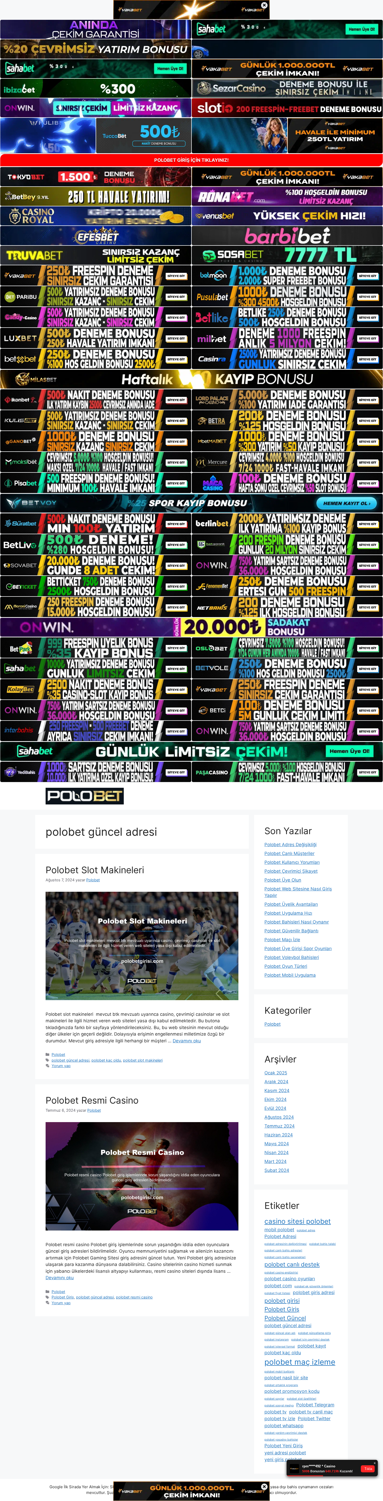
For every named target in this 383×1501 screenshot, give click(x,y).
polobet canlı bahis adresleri (283, 1250)
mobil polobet (279, 1229)
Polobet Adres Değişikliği (290, 844)
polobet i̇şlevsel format (279, 1346)
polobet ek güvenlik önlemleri (313, 1286)
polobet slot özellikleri (301, 1398)
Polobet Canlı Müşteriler (289, 853)
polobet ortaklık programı (281, 1385)
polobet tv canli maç (311, 1411)
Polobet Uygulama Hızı (288, 913)
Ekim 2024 (275, 1099)
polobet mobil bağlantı (279, 1371)
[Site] (95, 275)
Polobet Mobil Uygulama (290, 975)
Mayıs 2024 (276, 1143)
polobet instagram (276, 1339)
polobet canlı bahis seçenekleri (285, 1257)
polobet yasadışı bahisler (281, 1439)
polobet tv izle (279, 1418)
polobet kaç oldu (106, 1060)
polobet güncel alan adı (279, 1333)
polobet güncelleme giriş (314, 1333)
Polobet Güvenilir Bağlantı (291, 930)
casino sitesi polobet (297, 1221)
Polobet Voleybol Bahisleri (291, 957)
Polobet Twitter (314, 1418)
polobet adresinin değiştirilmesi (285, 1244)
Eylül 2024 (275, 1108)
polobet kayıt (312, 1346)
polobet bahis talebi (322, 1244)
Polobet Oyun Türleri (285, 966)
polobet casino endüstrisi (281, 1272)
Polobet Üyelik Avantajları (291, 904)
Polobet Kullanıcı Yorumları (292, 862)
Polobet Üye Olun (282, 880)
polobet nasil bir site (286, 1377)
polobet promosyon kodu (291, 1391)
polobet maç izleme (299, 1362)
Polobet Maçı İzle (282, 939)
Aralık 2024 (276, 1081)
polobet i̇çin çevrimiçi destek (310, 1339)
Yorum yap (61, 1065)
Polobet (58, 1054)
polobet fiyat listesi (277, 1293)
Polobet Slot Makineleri (95, 869)
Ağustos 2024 (279, 1117)
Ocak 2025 (275, 1072)
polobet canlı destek (292, 1264)
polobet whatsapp (284, 1425)
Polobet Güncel (285, 1317)
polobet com (278, 1285)
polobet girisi (282, 1300)
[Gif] (191, 379)
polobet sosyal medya (279, 1405)
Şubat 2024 (276, 1170)
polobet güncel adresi (70, 1060)
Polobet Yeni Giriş (283, 1445)
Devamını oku (187, 1040)
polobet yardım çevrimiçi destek (285, 1433)
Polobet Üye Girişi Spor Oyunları (298, 948)
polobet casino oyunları (289, 1278)
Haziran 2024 (278, 1134)
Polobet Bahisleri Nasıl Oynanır (296, 922)
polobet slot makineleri (143, 1060)
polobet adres (306, 1230)
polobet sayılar (274, 1398)
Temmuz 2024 (279, 1126)
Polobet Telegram (315, 1404)
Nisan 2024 (276, 1152)
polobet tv (275, 1411)
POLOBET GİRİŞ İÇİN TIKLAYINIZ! (191, 160)
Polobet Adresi (280, 1236)
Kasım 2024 (276, 1090)
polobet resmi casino (134, 1297)
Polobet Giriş (63, 1297)
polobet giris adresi (314, 1292)
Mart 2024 (275, 1161)
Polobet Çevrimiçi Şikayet (291, 871)
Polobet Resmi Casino (92, 1100)
